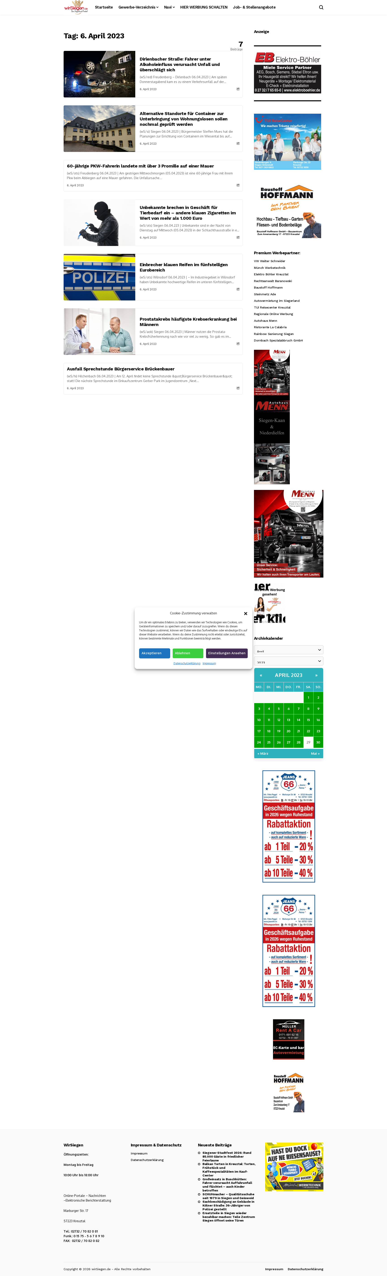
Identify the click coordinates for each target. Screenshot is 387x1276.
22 (308, 731)
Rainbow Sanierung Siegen (274, 334)
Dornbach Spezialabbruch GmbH (278, 340)
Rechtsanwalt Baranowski (273, 281)
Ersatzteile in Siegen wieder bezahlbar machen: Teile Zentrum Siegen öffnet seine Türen (228, 1216)
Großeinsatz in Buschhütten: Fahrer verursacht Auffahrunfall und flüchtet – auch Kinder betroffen (227, 1184)
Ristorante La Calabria (270, 327)
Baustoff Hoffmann (268, 287)
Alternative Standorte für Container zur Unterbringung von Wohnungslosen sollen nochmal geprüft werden (184, 119)
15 (308, 720)
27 (288, 742)
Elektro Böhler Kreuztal (271, 274)
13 (288, 720)
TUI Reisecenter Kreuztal (272, 307)
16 (318, 720)
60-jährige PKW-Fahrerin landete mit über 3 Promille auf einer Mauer (140, 166)
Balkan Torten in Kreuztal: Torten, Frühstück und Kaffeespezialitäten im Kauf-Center (228, 1169)
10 (259, 720)
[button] (245, 613)
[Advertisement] (153, 428)
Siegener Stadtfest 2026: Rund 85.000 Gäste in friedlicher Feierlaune (226, 1156)
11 (269, 720)
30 (318, 742)
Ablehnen (182, 653)
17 (259, 731)
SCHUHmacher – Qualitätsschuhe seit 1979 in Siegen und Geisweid (228, 1196)
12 (278, 720)
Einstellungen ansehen (226, 653)
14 (298, 720)
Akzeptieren (151, 653)
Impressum (209, 663)
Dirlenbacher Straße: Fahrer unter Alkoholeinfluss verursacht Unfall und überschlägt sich (180, 64)
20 (288, 731)
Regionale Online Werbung (273, 314)
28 (299, 742)
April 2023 (288, 675)
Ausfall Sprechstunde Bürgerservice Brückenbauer (120, 369)
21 (298, 731)
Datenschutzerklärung (187, 663)
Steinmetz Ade (265, 294)
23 (318, 731)
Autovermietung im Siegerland (276, 300)
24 (259, 742)
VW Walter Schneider (269, 261)
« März (263, 753)
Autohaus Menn (265, 320)
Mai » (315, 753)
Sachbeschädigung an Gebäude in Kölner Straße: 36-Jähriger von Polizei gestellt (228, 1205)
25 (269, 742)
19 (278, 731)
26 (279, 742)
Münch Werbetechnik (269, 268)
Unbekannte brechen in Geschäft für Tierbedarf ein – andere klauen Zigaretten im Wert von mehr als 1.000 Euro (188, 213)
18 (269, 731)
